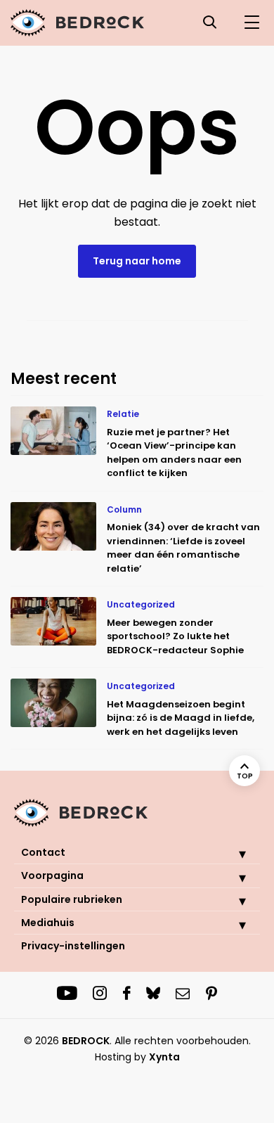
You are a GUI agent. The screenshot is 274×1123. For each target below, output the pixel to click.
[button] (232, 854)
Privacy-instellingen (73, 946)
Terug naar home (137, 261)
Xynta (164, 1057)
